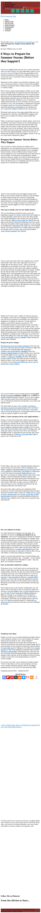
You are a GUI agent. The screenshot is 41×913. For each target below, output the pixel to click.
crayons (22, 494)
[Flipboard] (8, 677)
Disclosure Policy (6, 73)
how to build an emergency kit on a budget (15, 427)
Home (11, 42)
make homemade (8, 395)
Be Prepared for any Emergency (25, 42)
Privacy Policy (17, 911)
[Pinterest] (12, 677)
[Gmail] (27, 677)
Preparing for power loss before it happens (15, 346)
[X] (16, 677)
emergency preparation (15, 107)
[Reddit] (19, 677)
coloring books (12, 494)
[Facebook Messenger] (23, 677)
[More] (32, 677)
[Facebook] (4, 677)
